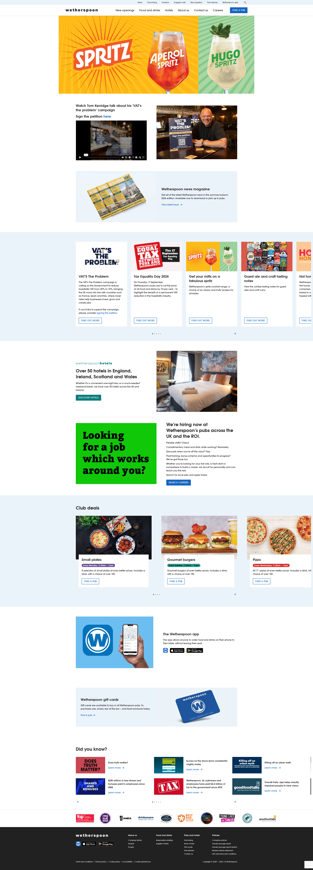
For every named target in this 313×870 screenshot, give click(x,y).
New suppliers (196, 2)
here (107, 116)
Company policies (219, 840)
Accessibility (127, 862)
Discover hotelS (88, 397)
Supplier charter (162, 844)
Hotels (169, 10)
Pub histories (212, 2)
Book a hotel (189, 844)
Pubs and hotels (192, 835)
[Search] (245, 2)
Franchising (152, 2)
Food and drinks (149, 10)
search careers (178, 482)
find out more (91, 321)
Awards (131, 844)
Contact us (201, 10)
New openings (125, 10)
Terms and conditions (84, 862)
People (131, 847)
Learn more (116, 767)
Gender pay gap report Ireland (224, 847)
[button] (152, 333)
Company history (135, 840)
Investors (165, 2)
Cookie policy (114, 862)
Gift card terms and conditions (224, 854)
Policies (215, 835)
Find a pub (238, 10)
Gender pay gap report (221, 844)
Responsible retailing (164, 840)
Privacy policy (100, 862)
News (140, 2)
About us (183, 10)
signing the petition (107, 313)
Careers (218, 10)
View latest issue (170, 204)
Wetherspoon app (230, 2)
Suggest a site (180, 2)
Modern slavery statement (222, 850)
